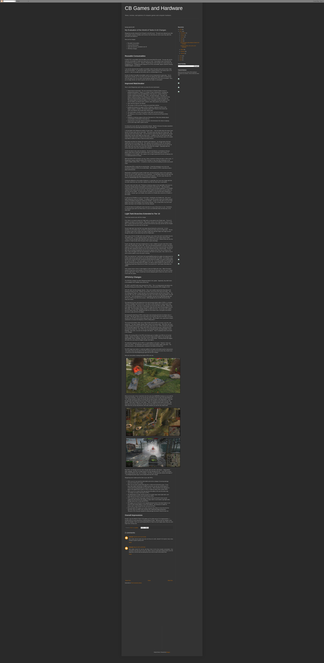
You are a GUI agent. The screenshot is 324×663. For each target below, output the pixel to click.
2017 (181, 31)
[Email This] (141, 528)
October (183, 35)
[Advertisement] (188, 120)
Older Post (170, 580)
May (182, 39)
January (183, 53)
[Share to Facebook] (146, 528)
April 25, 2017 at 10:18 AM (140, 536)
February (183, 51)
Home (149, 580)
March (182, 49)
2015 (181, 58)
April (182, 41)
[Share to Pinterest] (148, 528)
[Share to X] (145, 528)
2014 (181, 59)
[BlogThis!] (143, 528)
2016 (181, 56)
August (182, 37)
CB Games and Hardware (154, 8)
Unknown (131, 536)
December (183, 33)
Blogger (168, 652)
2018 (181, 29)
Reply (130, 542)
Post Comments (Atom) (136, 583)
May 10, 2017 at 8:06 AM (139, 547)
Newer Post (128, 580)
